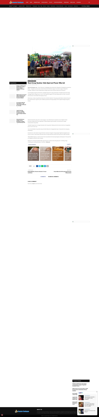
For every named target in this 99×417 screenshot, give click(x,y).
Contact (65, 6)
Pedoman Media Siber (59, 6)
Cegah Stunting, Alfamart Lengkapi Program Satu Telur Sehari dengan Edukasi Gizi (21, 112)
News (31, 2)
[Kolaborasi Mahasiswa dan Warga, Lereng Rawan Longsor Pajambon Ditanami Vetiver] (12, 87)
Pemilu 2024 (72, 2)
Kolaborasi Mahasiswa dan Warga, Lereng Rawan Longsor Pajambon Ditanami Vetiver (21, 87)
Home (27, 2)
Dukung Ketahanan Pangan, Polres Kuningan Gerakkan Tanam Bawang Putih (20, 121)
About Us (44, 6)
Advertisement (53, 6)
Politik (50, 2)
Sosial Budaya (44, 2)
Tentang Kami (35, 6)
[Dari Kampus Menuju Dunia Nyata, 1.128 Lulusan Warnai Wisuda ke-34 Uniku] (12, 104)
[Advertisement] (49, 17)
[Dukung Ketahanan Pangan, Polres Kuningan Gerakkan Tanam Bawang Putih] (12, 121)
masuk (33, 183)
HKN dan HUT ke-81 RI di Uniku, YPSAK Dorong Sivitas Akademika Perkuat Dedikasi (21, 96)
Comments (43, 176)
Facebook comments (53, 176)
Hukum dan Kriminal (58, 2)
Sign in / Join (29, 6)
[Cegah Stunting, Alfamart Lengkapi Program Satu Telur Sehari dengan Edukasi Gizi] (12, 112)
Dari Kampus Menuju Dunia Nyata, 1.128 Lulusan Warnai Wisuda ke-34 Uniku (21, 104)
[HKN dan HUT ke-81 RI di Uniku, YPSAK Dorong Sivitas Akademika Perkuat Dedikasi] (12, 96)
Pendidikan (66, 2)
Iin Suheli (30, 84)
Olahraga (79, 2)
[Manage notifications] (2, 415)
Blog (39, 6)
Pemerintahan (37, 2)
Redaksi (48, 6)
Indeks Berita (76, 6)
